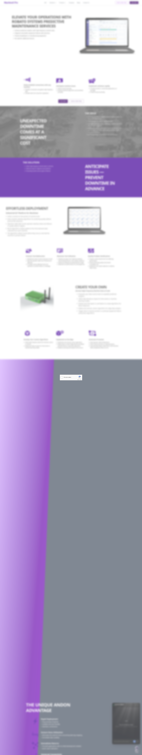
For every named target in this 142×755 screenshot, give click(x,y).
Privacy (78, 379)
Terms (80, 379)
